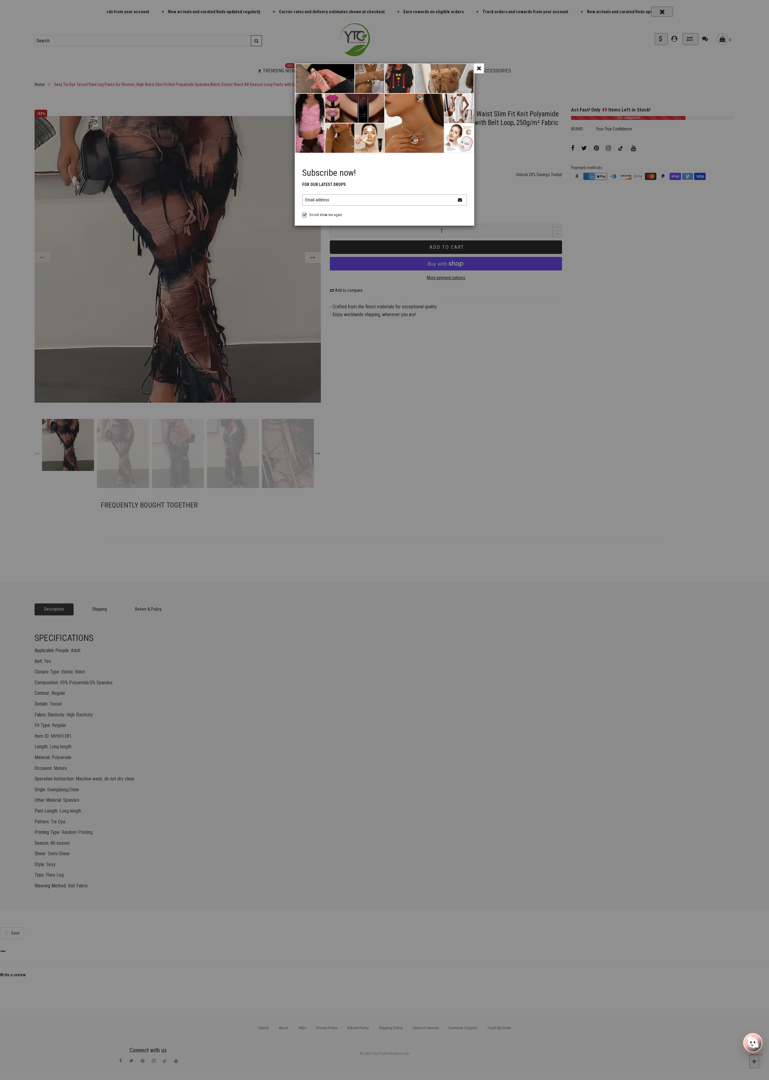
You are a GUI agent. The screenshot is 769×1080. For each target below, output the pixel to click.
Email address (317, 200)
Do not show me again (325, 215)
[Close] (479, 68)
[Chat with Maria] (752, 1041)
